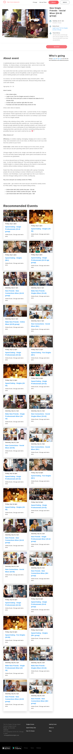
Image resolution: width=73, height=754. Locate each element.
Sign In (65, 2)
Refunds (39, 748)
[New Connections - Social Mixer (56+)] (41, 312)
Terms (32, 748)
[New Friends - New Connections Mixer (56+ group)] (41, 559)
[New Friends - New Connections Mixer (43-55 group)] (15, 686)
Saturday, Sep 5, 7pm (11, 288)
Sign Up (54, 2)
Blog (50, 731)
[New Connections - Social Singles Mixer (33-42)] (41, 402)
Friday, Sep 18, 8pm (11, 473)
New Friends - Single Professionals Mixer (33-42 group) (41, 539)
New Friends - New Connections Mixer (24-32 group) (14, 293)
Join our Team (42, 2)
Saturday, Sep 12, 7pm (12, 411)
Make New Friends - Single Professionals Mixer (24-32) (15, 416)
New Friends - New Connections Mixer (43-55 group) (14, 699)
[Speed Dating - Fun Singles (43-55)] (15, 623)
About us (51, 727)
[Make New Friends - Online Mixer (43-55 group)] (15, 311)
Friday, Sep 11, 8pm (11, 349)
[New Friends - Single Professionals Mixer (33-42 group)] (41, 525)
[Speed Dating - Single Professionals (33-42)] (15, 341)
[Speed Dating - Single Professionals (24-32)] (41, 370)
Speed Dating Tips (31, 727)
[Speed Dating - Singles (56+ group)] (41, 622)
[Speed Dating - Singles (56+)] (15, 247)
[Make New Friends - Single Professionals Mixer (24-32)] (15, 402)
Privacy (26, 748)
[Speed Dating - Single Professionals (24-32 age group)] (41, 247)
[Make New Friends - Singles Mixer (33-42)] (41, 279)
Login (54, 58)
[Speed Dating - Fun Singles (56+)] (41, 341)
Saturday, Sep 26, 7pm (12, 662)
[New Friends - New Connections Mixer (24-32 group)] (15, 279)
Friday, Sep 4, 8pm (10, 223)
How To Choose (30, 731)
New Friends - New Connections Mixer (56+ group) (39, 573)
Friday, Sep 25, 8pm (11, 599)
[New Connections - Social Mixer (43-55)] (15, 434)
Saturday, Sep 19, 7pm (12, 535)
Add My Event (52, 724)
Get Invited (56, 46)
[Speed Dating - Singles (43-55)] (41, 217)
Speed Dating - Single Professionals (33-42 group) (13, 229)
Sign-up (59, 58)
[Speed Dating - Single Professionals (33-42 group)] (15, 216)
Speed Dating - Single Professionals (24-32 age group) (40, 260)
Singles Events (30, 724)
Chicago (35, 2)
